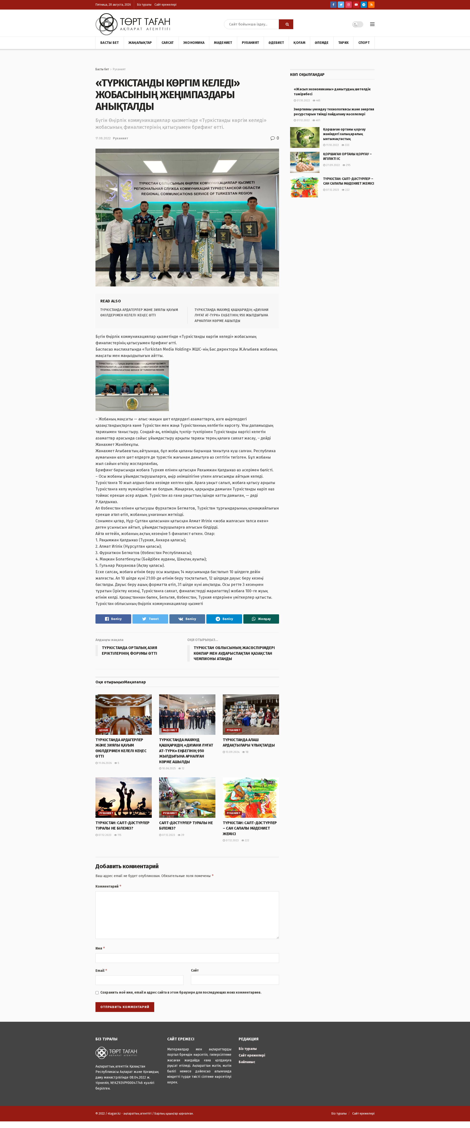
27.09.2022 (332, 165)
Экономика (194, 43)
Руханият (250, 43)
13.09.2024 (232, 752)
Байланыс (247, 1062)
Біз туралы (144, 4)
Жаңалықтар (140, 43)
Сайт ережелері (165, 4)
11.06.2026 (105, 763)
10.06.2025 (168, 768)
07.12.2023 (104, 835)
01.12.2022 (303, 120)
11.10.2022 (332, 145)
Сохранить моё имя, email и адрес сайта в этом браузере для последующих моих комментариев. (180, 992)
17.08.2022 (103, 138)
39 (182, 835)
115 (119, 835)
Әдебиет (276, 43)
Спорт (364, 43)
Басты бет (109, 43)
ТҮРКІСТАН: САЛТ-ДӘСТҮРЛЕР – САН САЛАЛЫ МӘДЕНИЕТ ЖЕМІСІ (250, 828)
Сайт (195, 970)
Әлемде (322, 43)
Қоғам (299, 43)
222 (246, 840)
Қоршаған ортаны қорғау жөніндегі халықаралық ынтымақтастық (344, 134)
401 (317, 120)
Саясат (168, 43)
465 (317, 100)
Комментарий (108, 886)
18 (246, 752)
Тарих (343, 43)
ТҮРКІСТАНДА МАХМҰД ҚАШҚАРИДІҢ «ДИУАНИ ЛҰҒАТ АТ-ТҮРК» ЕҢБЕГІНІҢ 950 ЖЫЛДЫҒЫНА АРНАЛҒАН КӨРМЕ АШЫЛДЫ (232, 315)
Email (101, 970)
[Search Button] (286, 24)
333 (346, 145)
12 (182, 768)
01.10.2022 (303, 100)
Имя (100, 948)
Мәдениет (223, 43)
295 (347, 165)
